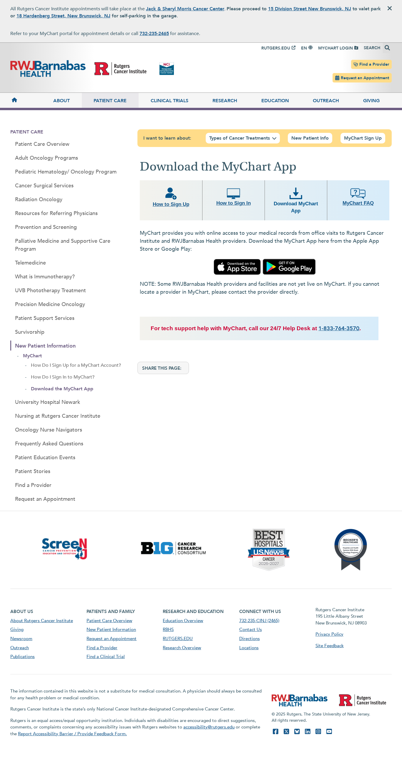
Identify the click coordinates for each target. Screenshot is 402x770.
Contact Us (250, 629)
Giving (371, 101)
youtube (329, 731)
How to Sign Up (171, 204)
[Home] (25, 100)
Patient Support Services (44, 318)
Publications (22, 657)
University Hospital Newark (47, 402)
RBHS (168, 629)
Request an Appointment (365, 78)
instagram (318, 731)
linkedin (307, 731)
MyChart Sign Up (363, 138)
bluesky (297, 731)
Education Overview (183, 621)
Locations (249, 648)
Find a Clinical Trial (106, 657)
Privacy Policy (329, 634)
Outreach (326, 101)
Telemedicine (30, 263)
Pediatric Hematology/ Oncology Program (66, 172)
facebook (275, 731)
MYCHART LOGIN (335, 48)
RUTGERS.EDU (275, 48)
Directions (249, 639)
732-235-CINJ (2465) (259, 621)
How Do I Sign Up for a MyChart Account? (76, 365)
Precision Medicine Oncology (50, 304)
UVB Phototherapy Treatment (50, 290)
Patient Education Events (45, 457)
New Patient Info (310, 138)
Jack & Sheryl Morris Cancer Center (185, 9)
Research (224, 101)
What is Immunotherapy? (45, 276)
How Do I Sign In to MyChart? (62, 377)
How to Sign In (233, 203)
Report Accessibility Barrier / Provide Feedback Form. (72, 734)
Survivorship (29, 332)
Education (275, 101)
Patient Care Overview (42, 144)
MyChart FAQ (358, 203)
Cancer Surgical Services (44, 185)
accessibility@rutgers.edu (209, 727)
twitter (286, 731)
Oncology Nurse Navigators (48, 430)
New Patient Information (45, 346)
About (61, 101)
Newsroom (21, 639)
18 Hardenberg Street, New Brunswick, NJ (63, 16)
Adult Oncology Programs (46, 158)
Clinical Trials (169, 101)
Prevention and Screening (46, 227)
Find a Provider (374, 64)
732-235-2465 (154, 33)
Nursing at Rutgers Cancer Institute (57, 416)
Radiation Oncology (38, 199)
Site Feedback (329, 646)
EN (304, 48)
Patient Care (110, 101)
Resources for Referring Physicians (56, 213)
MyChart (32, 356)
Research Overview (182, 648)
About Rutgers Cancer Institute (41, 621)
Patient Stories (32, 471)
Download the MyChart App (62, 389)
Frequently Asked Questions (49, 443)
